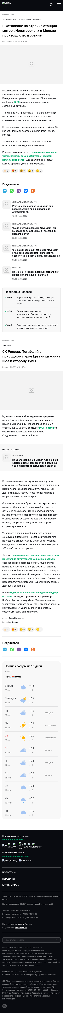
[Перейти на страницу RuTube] (32, 845)
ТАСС (16, 102)
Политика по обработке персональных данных (22, 972)
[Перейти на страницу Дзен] (26, 845)
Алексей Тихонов (25, 924)
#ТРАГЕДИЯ (6, 345)
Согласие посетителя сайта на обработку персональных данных (29, 975)
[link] (24, 202)
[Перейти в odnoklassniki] (32, 191)
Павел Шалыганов (16, 618)
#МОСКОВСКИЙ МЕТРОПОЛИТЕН (30, 20)
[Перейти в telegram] (4, 191)
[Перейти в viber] (18, 191)
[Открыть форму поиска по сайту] (51, 5)
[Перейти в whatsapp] (11, 191)
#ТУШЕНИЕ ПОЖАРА (9, 20)
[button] (4, 190)
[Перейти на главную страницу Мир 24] (6, 5)
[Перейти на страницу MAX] (10, 845)
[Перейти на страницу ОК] (15, 845)
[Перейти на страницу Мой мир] (21, 846)
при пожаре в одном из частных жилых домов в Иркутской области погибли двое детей (29, 156)
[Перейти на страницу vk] (4, 845)
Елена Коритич (21, 928)
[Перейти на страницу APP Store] (25, 862)
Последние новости (18, 292)
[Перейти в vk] (25, 191)
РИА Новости (46, 427)
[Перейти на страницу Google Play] (9, 862)
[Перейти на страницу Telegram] (37, 845)
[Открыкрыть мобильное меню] (59, 4)
